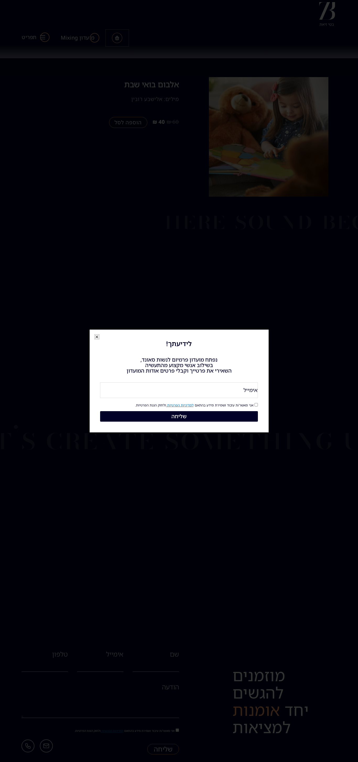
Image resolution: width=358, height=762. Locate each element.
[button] (97, 337)
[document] (179, 381)
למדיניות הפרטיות (180, 405)
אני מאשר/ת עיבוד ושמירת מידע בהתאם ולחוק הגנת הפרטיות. (194, 405)
